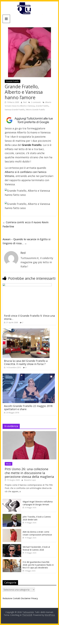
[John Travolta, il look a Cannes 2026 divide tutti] (12, 515)
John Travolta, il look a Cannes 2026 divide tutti (37, 518)
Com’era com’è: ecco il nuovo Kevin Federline (25, 224)
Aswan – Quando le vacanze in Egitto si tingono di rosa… (26, 241)
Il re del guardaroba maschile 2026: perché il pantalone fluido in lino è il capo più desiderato (38, 565)
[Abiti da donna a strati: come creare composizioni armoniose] (12, 530)
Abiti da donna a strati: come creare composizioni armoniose (37, 533)
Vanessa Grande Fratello (15, 109)
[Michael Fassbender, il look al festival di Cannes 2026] (12, 545)
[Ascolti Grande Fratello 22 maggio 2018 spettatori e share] (29, 375)
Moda (8, 464)
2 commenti (36, 102)
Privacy (34, 598)
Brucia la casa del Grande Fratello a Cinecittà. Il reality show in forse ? (26, 362)
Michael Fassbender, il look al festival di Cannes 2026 (36, 548)
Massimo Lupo (30, 480)
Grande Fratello (12, 81)
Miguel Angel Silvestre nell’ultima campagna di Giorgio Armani (38, 503)
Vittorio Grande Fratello (35, 109)
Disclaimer (26, 598)
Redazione (7, 598)
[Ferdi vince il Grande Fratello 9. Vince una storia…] (27, 285)
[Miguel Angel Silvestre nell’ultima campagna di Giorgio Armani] (12, 500)
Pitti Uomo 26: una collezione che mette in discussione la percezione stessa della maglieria (29, 473)
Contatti (16, 598)
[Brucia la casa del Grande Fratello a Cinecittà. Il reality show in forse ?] (26, 330)
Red (25, 102)
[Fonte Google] (29, 120)
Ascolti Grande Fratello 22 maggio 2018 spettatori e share (28, 407)
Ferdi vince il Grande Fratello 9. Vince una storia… (29, 317)
